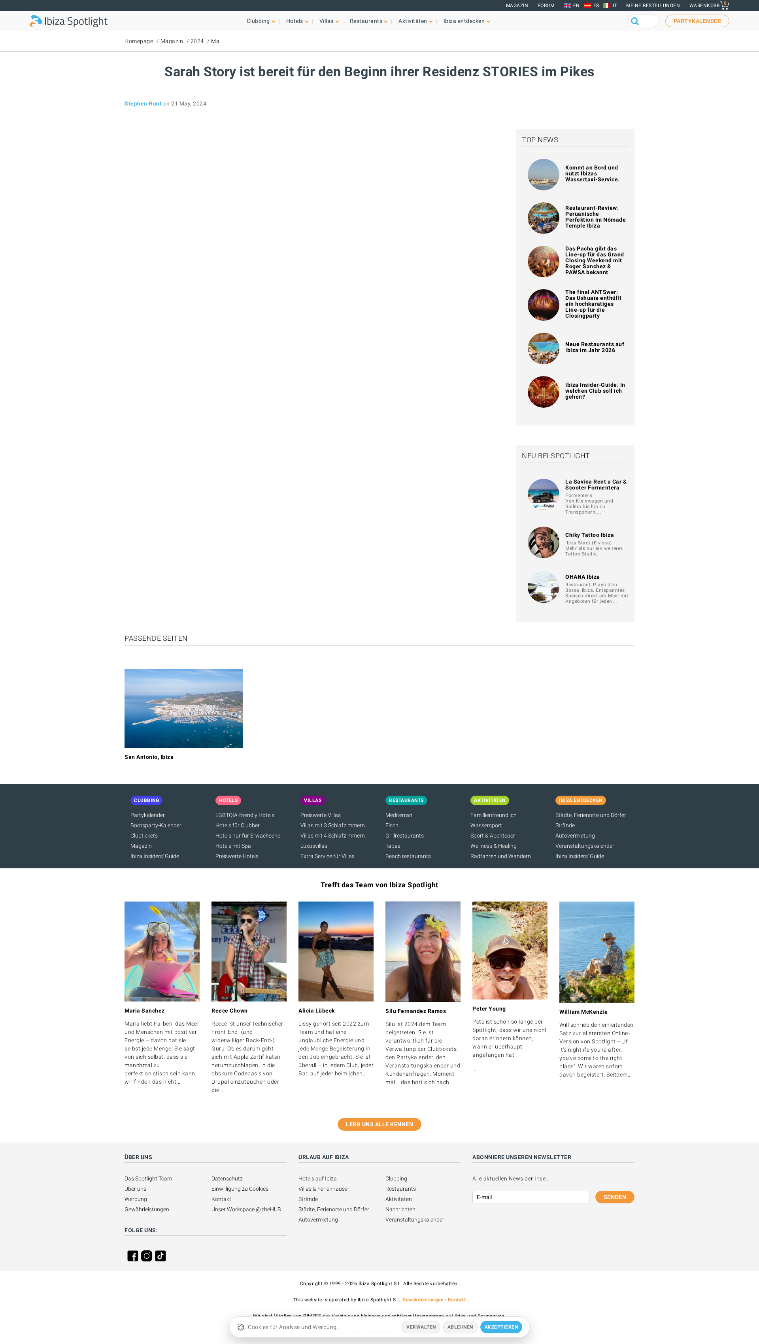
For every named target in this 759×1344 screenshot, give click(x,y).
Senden (615, 1197)
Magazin (517, 5)
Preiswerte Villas (320, 815)
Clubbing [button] (258, 21)
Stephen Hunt (143, 103)
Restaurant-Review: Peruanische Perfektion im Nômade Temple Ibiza (595, 217)
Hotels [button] (294, 21)
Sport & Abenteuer (492, 835)
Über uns (135, 1189)
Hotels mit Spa (233, 846)
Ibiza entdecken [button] (464, 21)
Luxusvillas (313, 846)
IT (615, 5)
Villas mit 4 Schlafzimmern (332, 835)
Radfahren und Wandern (500, 856)
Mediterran (398, 815)
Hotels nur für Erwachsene (247, 835)
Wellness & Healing (493, 846)
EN (576, 5)
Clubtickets (144, 835)
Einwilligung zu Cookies (239, 1189)
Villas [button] (326, 21)
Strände (565, 825)
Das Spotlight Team (148, 1178)
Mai (216, 41)
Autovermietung (575, 835)
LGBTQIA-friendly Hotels (244, 815)
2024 (197, 41)
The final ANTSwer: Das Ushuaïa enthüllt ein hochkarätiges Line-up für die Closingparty (593, 304)
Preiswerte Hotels (237, 856)
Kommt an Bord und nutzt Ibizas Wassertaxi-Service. (592, 173)
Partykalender (147, 815)
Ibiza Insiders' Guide (154, 856)
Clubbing (396, 1178)
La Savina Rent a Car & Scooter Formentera (596, 484)
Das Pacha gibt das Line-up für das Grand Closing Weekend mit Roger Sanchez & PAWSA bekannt (594, 260)
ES (596, 5)
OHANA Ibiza (582, 577)
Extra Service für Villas (327, 856)
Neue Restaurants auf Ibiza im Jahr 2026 (594, 347)
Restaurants (400, 1189)
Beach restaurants (408, 856)
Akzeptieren (501, 1327)
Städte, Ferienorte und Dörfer (590, 815)
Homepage (139, 41)
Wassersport (486, 825)
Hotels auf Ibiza (317, 1178)
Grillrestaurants (404, 835)
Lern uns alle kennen (379, 1124)
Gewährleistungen (147, 1209)
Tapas (392, 846)
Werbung (136, 1199)
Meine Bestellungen (653, 5)
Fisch (391, 825)
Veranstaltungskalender (584, 846)
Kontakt (221, 1199)
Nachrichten (400, 1209)
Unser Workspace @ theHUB (246, 1209)
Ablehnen (460, 1327)
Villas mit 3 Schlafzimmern (332, 825)
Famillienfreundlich (493, 815)
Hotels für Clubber (237, 825)
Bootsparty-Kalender (155, 825)
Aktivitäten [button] (412, 21)
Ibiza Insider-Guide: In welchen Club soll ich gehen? (595, 391)
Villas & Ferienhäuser (323, 1189)
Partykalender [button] (697, 21)
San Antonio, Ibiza (149, 757)
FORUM (546, 5)
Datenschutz (227, 1178)
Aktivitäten (398, 1199)
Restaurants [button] (366, 21)
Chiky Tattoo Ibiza (589, 535)
